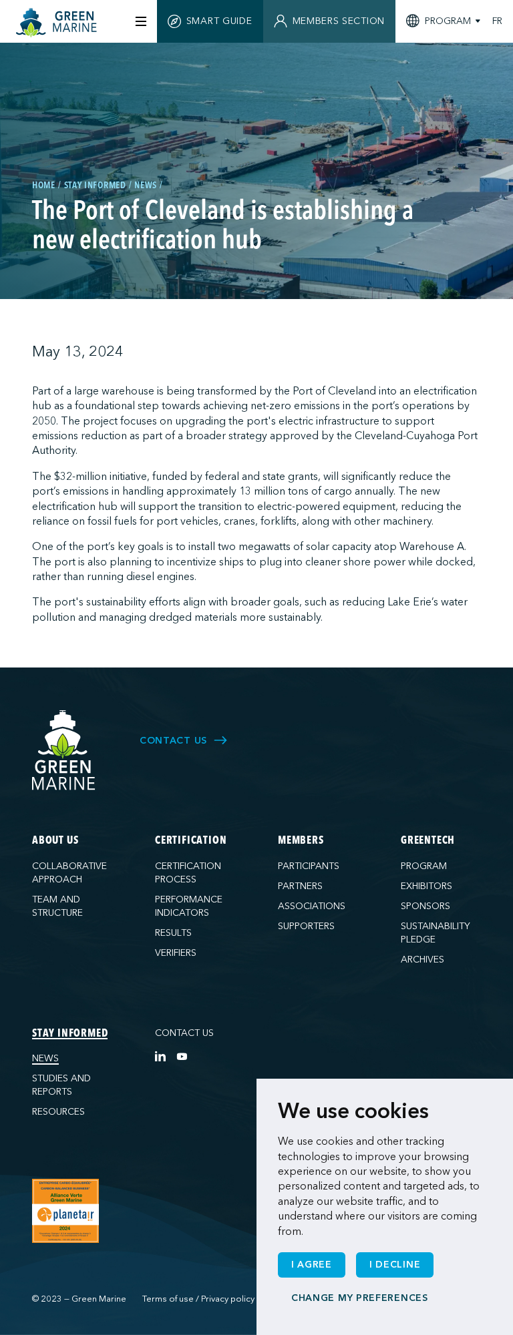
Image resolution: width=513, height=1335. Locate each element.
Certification (190, 841)
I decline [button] (394, 1264)
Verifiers (175, 953)
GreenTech (428, 841)
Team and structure (57, 906)
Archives (422, 959)
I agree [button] (311, 1264)
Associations (311, 906)
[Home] (58, 22)
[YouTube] (181, 1056)
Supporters (306, 926)
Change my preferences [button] (359, 1298)
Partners (300, 886)
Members (301, 841)
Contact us (184, 1033)
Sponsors (425, 906)
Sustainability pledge (435, 933)
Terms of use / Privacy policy (198, 1299)
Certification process (188, 873)
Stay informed (70, 1034)
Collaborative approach (69, 873)
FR (497, 21)
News (45, 1058)
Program (424, 866)
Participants (308, 866)
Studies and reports (61, 1085)
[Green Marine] (64, 750)
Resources (58, 1111)
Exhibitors (426, 886)
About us (55, 841)
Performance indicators (188, 906)
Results (173, 932)
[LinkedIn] (160, 1056)
